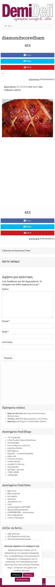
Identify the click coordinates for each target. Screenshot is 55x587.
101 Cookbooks (13, 437)
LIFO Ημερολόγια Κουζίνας (18, 536)
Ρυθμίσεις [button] (28, 575)
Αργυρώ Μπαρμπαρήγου (17, 510)
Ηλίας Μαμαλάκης (15, 515)
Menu (10, 26)
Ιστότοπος (7, 342)
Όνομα (6, 321)
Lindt (9, 504)
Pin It (28, 67)
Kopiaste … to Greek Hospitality (20, 453)
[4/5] (36, 80)
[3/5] (34, 80)
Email (5, 331)
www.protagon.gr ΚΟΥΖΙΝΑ (18, 507)
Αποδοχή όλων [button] (22, 580)
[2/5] (32, 80)
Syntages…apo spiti (15, 470)
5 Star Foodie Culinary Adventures (21, 440)
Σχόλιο (5, 289)
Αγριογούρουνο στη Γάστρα (35, 419)
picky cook (11, 456)
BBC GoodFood (13, 494)
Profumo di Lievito (15, 459)
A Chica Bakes (13, 443)
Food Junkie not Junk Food (18, 445)
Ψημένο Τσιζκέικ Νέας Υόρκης (33, 421)
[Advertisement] (27, 177)
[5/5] (38, 80)
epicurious (11, 499)
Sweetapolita (13, 467)
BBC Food (11, 491)
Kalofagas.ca (12, 451)
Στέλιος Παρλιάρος (15, 518)
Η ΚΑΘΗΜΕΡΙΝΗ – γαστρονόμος (20, 512)
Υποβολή (8, 358)
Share (28, 55)
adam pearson (13, 534)
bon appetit (12, 496)
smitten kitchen (14, 461)
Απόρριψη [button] (16, 575)
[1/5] (30, 80)
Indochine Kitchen (14, 448)
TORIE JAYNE (13, 472)
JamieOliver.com (14, 502)
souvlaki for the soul (15, 464)
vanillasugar (12, 475)
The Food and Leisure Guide (19, 539)
